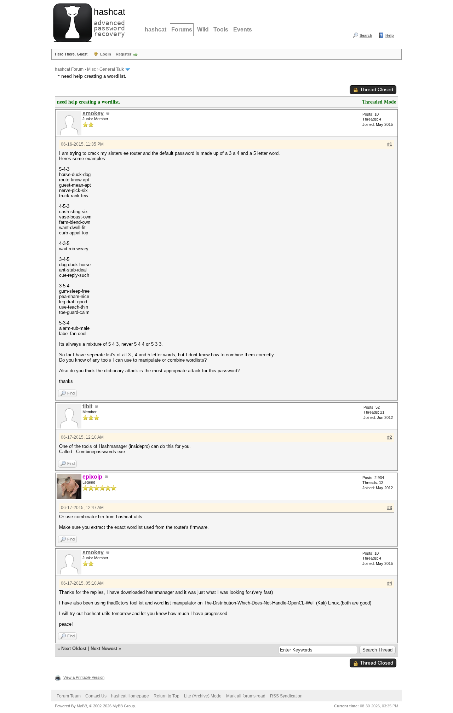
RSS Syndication (286, 696)
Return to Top (166, 696)
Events (242, 30)
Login (105, 54)
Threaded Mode (379, 101)
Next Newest (104, 648)
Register (123, 54)
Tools (220, 30)
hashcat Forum (69, 69)
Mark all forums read (245, 696)
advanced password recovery (108, 21)
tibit (87, 406)
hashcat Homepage (130, 696)
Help (389, 35)
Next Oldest (73, 648)
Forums (181, 30)
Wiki (202, 30)
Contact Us (96, 696)
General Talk (111, 69)
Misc (91, 69)
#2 (389, 437)
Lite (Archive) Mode (203, 696)
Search (366, 35)
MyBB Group (124, 706)
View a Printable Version (83, 677)
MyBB (82, 706)
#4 (389, 583)
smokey (93, 113)
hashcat (155, 30)
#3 (389, 507)
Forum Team (69, 696)
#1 (389, 144)
